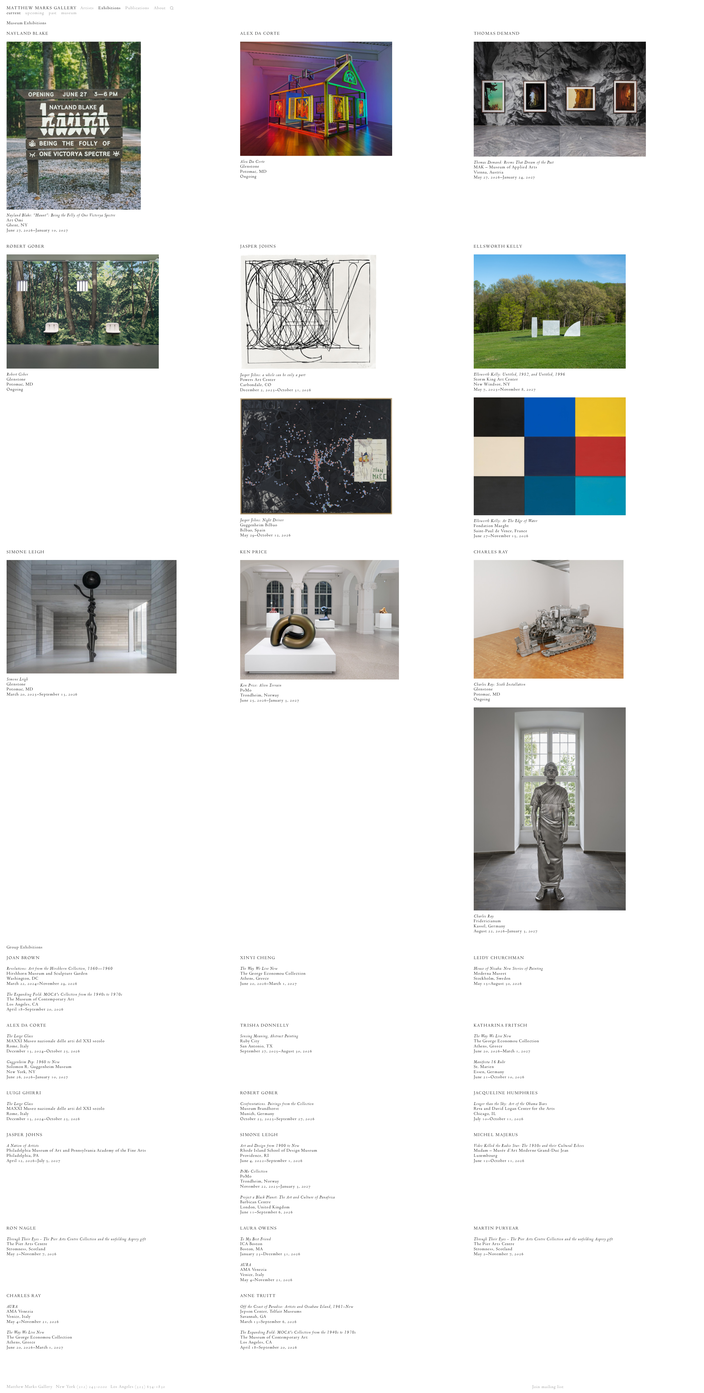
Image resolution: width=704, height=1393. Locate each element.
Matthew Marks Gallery (42, 7)
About (160, 7)
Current (14, 12)
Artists (87, 7)
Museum (69, 12)
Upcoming (34, 12)
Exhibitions (109, 7)
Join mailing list (548, 1386)
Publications (137, 7)
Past (53, 12)
